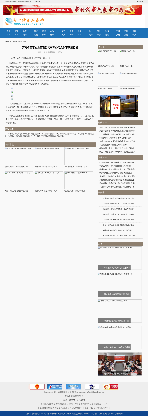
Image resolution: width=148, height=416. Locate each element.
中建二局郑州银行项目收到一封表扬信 (115, 166)
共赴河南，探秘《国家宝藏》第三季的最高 (117, 169)
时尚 (16, 35)
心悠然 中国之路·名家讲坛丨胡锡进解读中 (116, 162)
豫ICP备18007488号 (77, 400)
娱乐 (71, 31)
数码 (126, 31)
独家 (25, 31)
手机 (118, 31)
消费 (36, 35)
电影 (91, 35)
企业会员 (102, 414)
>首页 (15, 41)
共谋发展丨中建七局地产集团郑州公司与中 (117, 148)
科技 (91, 31)
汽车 (44, 35)
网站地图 (94, 414)
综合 (8, 35)
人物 (79, 31)
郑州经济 (22, 41)
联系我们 (45, 414)
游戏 (107, 35)
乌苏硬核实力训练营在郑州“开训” (113, 145)
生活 (107, 31)
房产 (63, 35)
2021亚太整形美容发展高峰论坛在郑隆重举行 (117, 131)
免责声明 (78, 414)
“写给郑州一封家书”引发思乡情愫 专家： (116, 138)
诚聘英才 (37, 414)
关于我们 (28, 414)
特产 (134, 35)
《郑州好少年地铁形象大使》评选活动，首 (117, 187)
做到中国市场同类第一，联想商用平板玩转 (118, 204)
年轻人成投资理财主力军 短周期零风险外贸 (117, 127)
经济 (44, 31)
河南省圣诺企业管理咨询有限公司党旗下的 (118, 198)
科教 (52, 31)
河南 (16, 31)
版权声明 (69, 414)
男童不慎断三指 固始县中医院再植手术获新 (118, 225)
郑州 (8, 31)
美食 (71, 35)
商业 (99, 31)
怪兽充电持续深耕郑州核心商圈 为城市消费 (117, 141)
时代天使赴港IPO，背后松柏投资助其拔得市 (119, 235)
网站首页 (140, 2)
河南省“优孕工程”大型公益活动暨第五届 (116, 173)
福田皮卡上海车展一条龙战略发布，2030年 (118, 214)
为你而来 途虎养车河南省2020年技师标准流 (117, 176)
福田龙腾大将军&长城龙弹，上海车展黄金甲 (119, 209)
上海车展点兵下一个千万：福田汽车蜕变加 (118, 220)
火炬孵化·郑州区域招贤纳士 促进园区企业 (116, 180)
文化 (118, 35)
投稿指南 (119, 414)
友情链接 (61, 414)
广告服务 (86, 414)
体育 (79, 35)
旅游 (126, 35)
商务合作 (110, 414)
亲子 (99, 35)
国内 (25, 35)
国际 (134, 31)
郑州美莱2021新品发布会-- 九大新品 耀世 (118, 230)
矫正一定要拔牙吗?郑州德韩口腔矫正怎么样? (117, 152)
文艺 (63, 31)
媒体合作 (53, 414)
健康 (52, 35)
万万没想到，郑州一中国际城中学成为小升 (117, 134)
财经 (36, 31)
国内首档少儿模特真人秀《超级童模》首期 (117, 183)
